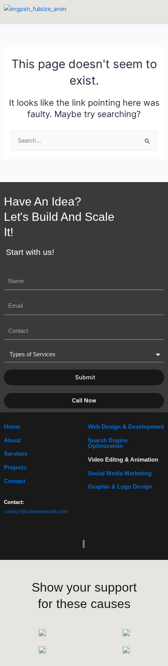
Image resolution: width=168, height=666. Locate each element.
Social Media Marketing (120, 473)
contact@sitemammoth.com (36, 511)
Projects (15, 467)
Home (12, 427)
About (12, 440)
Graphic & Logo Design (120, 487)
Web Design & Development (126, 427)
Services (15, 454)
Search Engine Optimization (108, 443)
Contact (14, 481)
